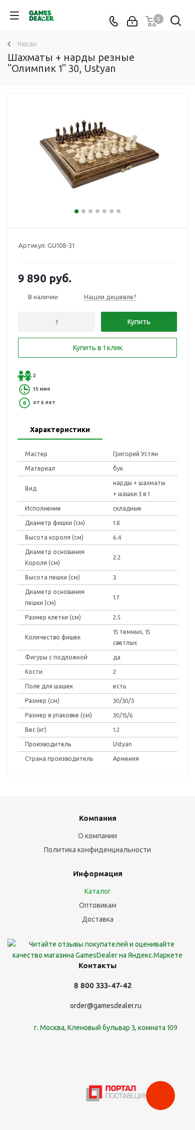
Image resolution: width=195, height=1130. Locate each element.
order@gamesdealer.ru (106, 1006)
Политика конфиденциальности (97, 850)
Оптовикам (97, 905)
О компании (97, 836)
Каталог (97, 891)
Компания (97, 818)
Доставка (98, 919)
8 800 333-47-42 (103, 985)
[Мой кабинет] (132, 21)
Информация (97, 873)
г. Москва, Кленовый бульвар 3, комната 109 (106, 1028)
